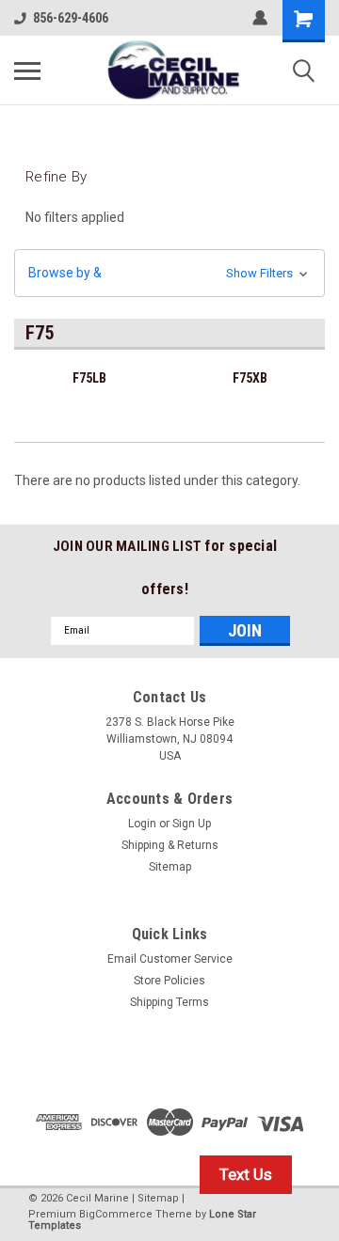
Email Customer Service (170, 959)
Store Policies (169, 980)
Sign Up (191, 823)
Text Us (245, 1174)
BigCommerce (116, 1214)
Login (142, 823)
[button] (169, 273)
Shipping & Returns (169, 845)
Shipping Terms (169, 1002)
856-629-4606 (70, 17)
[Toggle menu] (27, 70)
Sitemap (170, 866)
